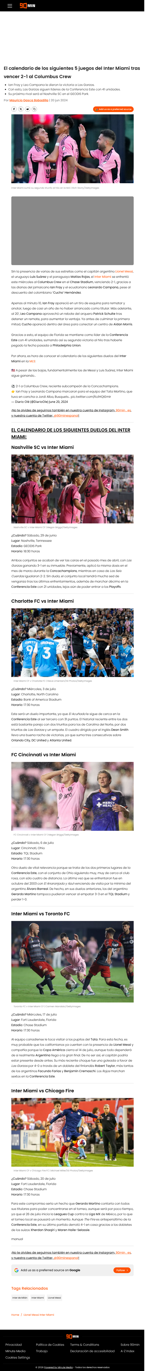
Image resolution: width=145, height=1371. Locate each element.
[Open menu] (10, 5)
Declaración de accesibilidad (92, 1351)
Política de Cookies (50, 1345)
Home (15, 1315)
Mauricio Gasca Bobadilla (28, 100)
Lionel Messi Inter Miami (39, 1315)
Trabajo (42, 1351)
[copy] (34, 109)
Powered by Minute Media (58, 1367)
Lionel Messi (54, 1297)
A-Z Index (127, 1351)
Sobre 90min (130, 1345)
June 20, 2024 (58, 402)
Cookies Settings (17, 1357)
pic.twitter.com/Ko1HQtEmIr (91, 397)
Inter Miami (38, 1297)
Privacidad (13, 1345)
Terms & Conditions (84, 1345)
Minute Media (15, 1351)
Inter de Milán (19, 1297)
